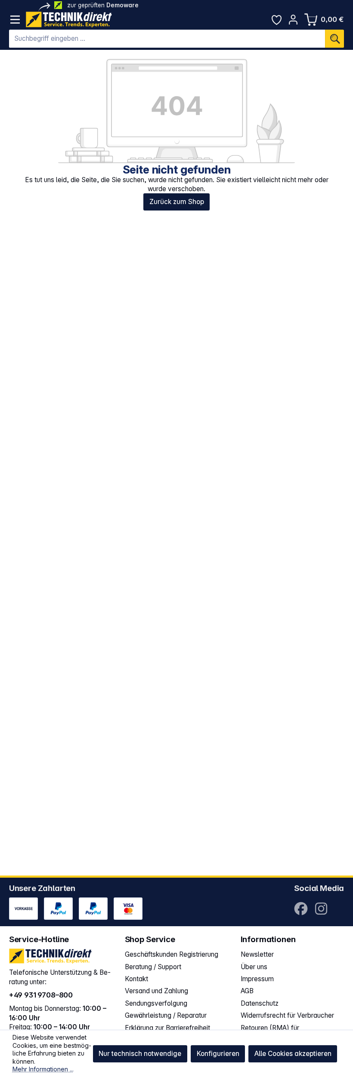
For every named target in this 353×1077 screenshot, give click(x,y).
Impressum (257, 979)
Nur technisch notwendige (140, 1054)
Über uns (254, 967)
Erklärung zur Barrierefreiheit (167, 1028)
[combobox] (167, 39)
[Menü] (15, 19)
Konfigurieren (218, 1054)
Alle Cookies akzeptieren (292, 1054)
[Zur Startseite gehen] (69, 19)
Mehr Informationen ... (43, 1069)
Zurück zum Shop (176, 202)
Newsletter (257, 954)
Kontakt (136, 979)
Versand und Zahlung (156, 991)
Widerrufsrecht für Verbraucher (287, 1015)
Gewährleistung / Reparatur (166, 1015)
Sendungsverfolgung (156, 1003)
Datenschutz (260, 1003)
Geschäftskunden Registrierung (171, 954)
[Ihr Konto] (293, 19)
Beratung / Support (153, 967)
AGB (247, 991)
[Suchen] (334, 39)
